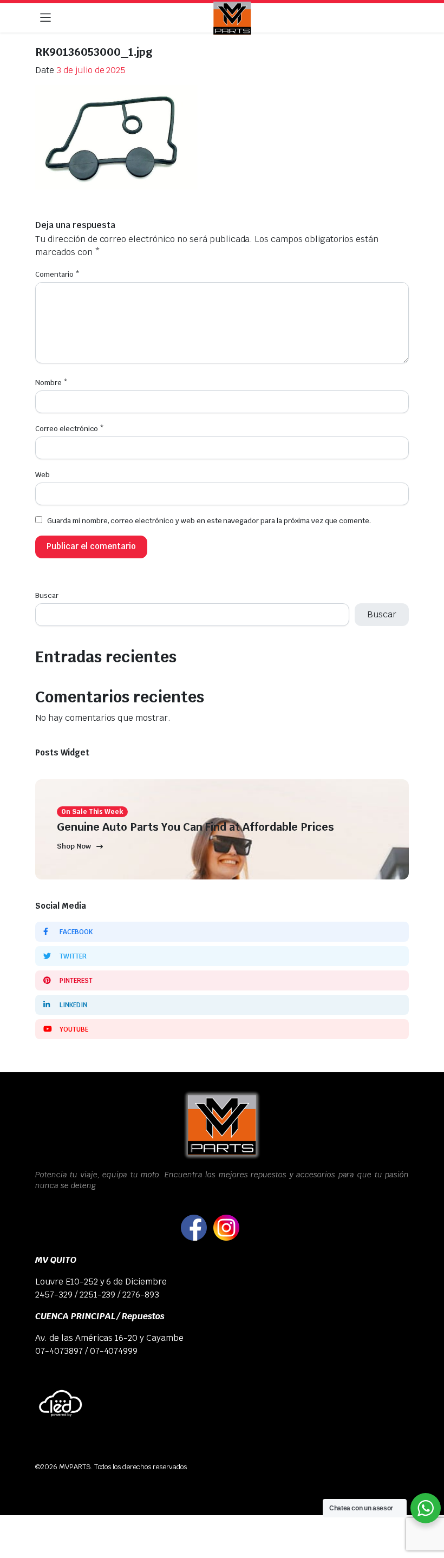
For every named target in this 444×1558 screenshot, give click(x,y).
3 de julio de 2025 (91, 70)
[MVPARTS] (232, 18)
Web (42, 474)
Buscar (46, 595)
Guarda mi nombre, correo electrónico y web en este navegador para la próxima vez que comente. (209, 520)
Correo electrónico (69, 428)
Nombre (51, 382)
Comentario (57, 274)
